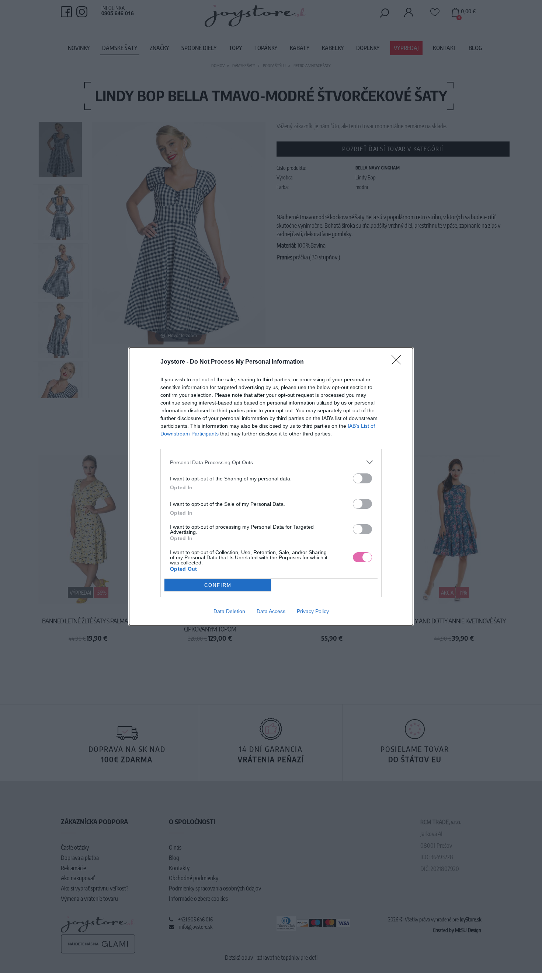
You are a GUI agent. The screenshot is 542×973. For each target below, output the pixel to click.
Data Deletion (229, 611)
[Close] (399, 362)
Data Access (271, 611)
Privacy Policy (313, 611)
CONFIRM (218, 585)
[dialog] (271, 486)
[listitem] (271, 462)
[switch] (362, 478)
